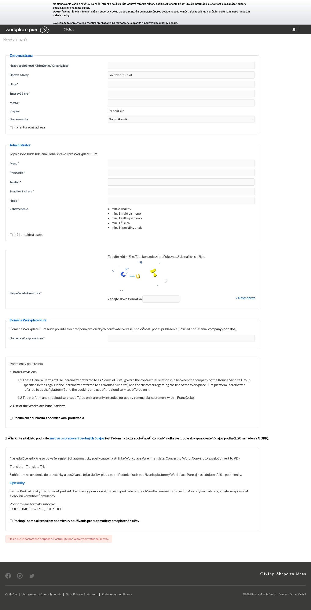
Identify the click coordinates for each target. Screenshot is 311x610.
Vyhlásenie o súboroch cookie (41, 594)
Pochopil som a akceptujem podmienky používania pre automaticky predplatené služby (76, 521)
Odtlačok (11, 594)
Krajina (14, 111)
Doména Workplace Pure (27, 338)
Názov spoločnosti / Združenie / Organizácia (39, 65)
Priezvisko (17, 172)
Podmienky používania (117, 594)
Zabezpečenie (19, 209)
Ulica (14, 84)
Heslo (14, 200)
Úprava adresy (19, 75)
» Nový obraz (245, 298)
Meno (14, 163)
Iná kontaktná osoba (28, 234)
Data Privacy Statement (81, 594)
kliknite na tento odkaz (75, 7)
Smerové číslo (20, 93)
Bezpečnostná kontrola (26, 293)
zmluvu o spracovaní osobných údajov (77, 438)
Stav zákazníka (19, 119)
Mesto (15, 103)
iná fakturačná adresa (29, 127)
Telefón (15, 182)
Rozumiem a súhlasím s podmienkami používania (49, 418)
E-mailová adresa (22, 191)
